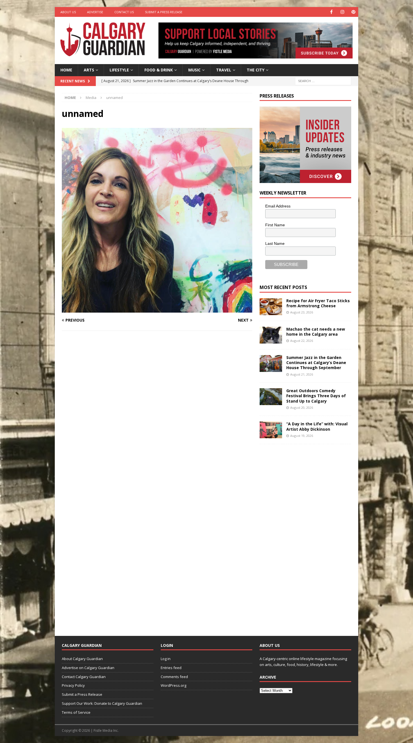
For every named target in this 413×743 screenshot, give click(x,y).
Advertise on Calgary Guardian (88, 667)
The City (255, 70)
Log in (166, 658)
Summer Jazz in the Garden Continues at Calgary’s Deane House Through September (316, 362)
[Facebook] (331, 12)
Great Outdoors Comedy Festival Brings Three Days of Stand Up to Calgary (316, 395)
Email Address (278, 206)
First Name (275, 225)
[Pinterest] (353, 12)
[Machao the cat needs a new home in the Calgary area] (271, 335)
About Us (68, 12)
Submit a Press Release (163, 12)
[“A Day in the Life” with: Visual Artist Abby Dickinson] (271, 429)
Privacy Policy (73, 685)
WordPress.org (173, 685)
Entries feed (171, 667)
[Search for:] (323, 80)
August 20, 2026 (301, 407)
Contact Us (124, 12)
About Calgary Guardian (82, 658)
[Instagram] (342, 12)
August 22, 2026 (301, 340)
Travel (223, 70)
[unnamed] (157, 309)
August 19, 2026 (301, 435)
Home (66, 70)
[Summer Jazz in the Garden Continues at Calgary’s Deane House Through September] (271, 363)
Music (194, 70)
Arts (89, 70)
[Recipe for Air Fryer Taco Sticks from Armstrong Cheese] (271, 306)
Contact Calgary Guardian (84, 676)
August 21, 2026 (301, 374)
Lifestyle (119, 70)
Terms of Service (76, 712)
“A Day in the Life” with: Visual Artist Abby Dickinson (317, 426)
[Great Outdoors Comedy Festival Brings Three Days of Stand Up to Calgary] (271, 396)
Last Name (275, 243)
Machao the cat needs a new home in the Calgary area (315, 331)
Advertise (95, 12)
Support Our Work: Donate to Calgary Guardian (102, 703)
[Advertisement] (302, 535)
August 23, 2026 (301, 312)
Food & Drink (158, 70)
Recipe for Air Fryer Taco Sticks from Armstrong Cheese (318, 303)
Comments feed (174, 676)
